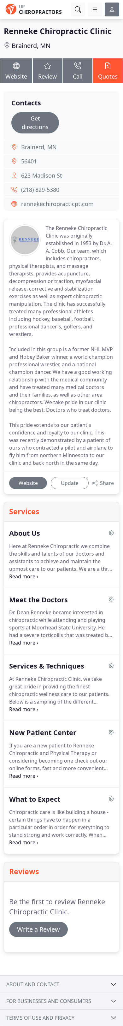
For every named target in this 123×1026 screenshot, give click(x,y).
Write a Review (38, 929)
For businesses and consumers (48, 1001)
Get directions (35, 123)
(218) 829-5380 (40, 189)
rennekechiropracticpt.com (57, 204)
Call (78, 76)
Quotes (108, 76)
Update (70, 483)
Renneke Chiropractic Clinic (58, 31)
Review (47, 76)
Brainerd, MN (31, 45)
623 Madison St (41, 175)
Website (16, 76)
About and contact (32, 984)
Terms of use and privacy (40, 1017)
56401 (29, 161)
